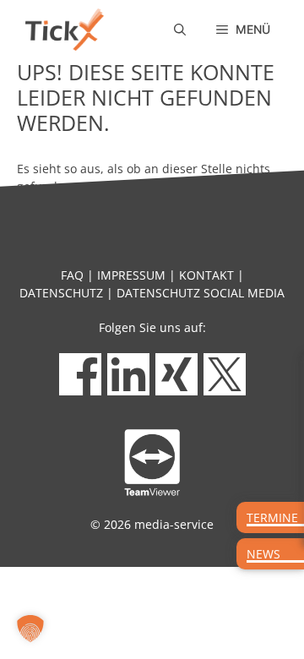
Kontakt (206, 275)
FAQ (72, 275)
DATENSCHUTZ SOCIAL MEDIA (201, 293)
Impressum (131, 275)
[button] (180, 29)
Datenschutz (61, 293)
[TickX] (64, 29)
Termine (272, 517)
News (263, 554)
